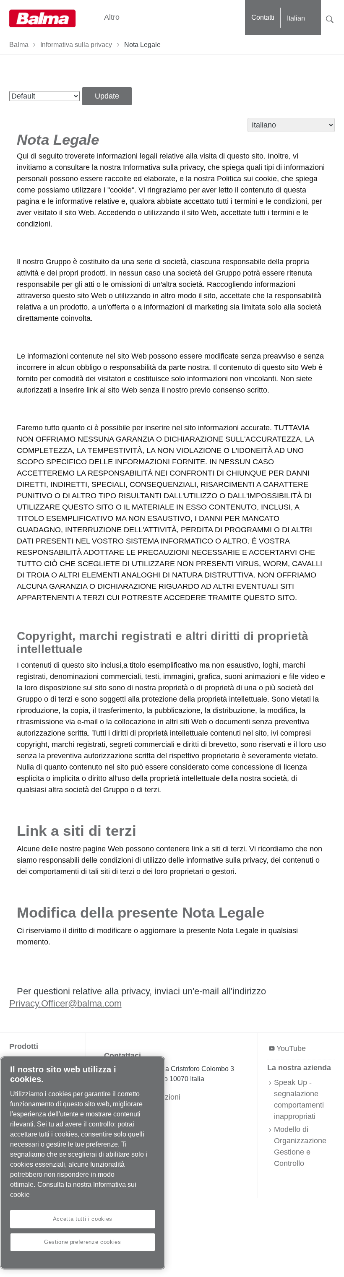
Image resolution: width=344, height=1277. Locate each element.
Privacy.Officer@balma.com (65, 1003)
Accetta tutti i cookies (82, 1219)
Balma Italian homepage (42, 18)
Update (107, 96)
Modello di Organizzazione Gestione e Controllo (300, 1146)
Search (330, 18)
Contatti (262, 17)
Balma (19, 44)
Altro (112, 17)
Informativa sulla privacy (76, 44)
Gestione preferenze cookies (82, 1242)
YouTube (291, 1048)
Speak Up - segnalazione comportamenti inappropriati (299, 1099)
